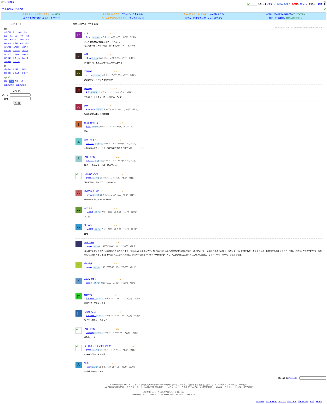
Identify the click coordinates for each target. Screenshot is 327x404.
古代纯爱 (7, 54)
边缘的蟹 (90, 333)
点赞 (22, 81)
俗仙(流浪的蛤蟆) (136, 18)
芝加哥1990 (89, 157)
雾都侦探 (88, 263)
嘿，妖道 (88, 225)
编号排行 (25, 73)
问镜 (86, 106)
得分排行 (7, 73)
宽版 (320, 4)
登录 (270, 4)
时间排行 (7, 69)
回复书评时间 (9, 85)
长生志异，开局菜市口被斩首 (97, 346)
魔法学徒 (88, 295)
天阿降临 (88, 71)
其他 (27, 43)
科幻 (16, 40)
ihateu (88, 126)
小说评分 (19, 9)
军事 (22, 36)
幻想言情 (7, 51)
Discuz (144, 394)
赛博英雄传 (89, 242)
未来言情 (16, 51)
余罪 (86, 54)
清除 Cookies (271, 401)
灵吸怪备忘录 (90, 279)
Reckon (89, 37)
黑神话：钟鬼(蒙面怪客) (195, 18)
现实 (16, 36)
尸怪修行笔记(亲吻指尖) (132, 14)
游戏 (6, 40)
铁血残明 (88, 89)
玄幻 (14, 32)
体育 (11, 40)
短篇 (27, 40)
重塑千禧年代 (90, 140)
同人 (21, 43)
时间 (6, 81)
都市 (11, 36)
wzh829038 (90, 109)
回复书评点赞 (21, 85)
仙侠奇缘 (25, 47)
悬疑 (22, 40)
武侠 (25, 32)
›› (297, 378)
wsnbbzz (89, 75)
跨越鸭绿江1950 (91, 191)
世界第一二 (91, 298)
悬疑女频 (7, 62)
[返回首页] (7, 2)
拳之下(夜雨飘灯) (277, 18)
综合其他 (16, 62)
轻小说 (15, 43)
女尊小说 (16, 58)
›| (298, 378)
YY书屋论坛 (7, 9)
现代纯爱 (16, 54)
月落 (88, 92)
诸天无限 (7, 43)
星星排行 (25, 69)
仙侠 (6, 36)
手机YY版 (291, 401)
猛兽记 (87, 363)
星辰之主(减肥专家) (32, 18)
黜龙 (86, 33)
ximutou (89, 246)
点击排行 (16, 69)
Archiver (282, 401)
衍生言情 (25, 51)
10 (296, 378)
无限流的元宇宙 (91, 174)
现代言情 (16, 47)
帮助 (312, 401)
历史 (27, 36)
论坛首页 (260, 401)
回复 (16, 81)
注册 (265, 4)
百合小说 (7, 58)
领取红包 (303, 4)
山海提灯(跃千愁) (216, 14)
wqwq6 (89, 195)
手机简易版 (303, 401)
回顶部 (319, 401)
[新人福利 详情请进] (252, 4)
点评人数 (16, 73)
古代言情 (7, 47)
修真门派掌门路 (91, 123)
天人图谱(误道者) (215, 18)
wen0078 (89, 212)
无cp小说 (25, 58)
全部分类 (7, 32)
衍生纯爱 (25, 54)
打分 (11, 81)
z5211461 (90, 144)
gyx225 (89, 178)
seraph (88, 367)
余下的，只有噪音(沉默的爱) (279, 14)
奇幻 (20, 32)
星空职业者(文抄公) (51, 18)
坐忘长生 (88, 208)
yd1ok (88, 58)
